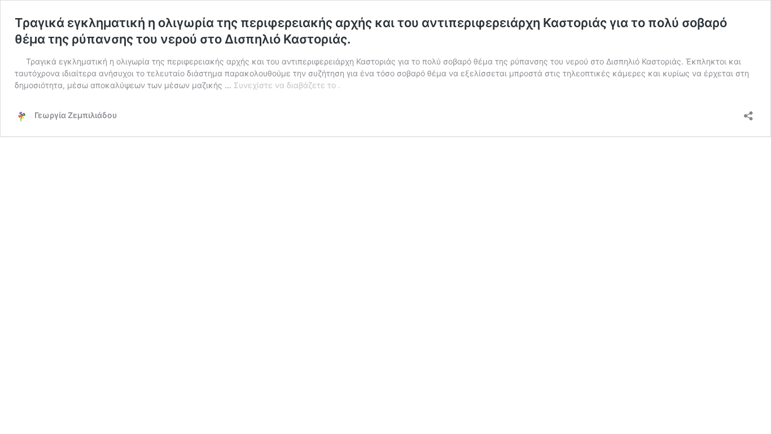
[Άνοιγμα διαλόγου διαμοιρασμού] (748, 112)
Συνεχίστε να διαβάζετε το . (287, 85)
